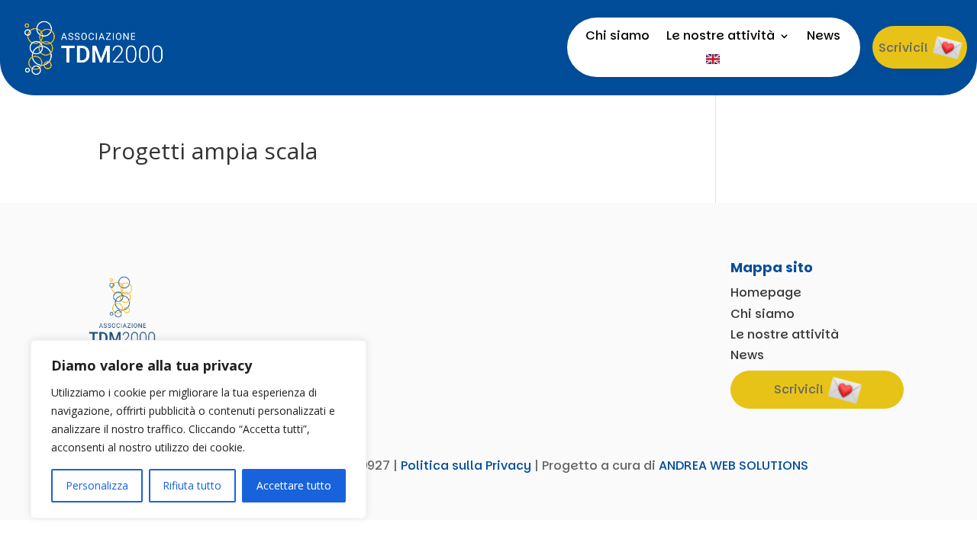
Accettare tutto (293, 485)
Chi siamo (617, 37)
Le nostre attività (720, 37)
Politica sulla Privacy (466, 465)
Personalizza (97, 485)
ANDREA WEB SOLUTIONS (733, 465)
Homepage (765, 292)
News (823, 37)
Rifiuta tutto (192, 485)
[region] (198, 429)
